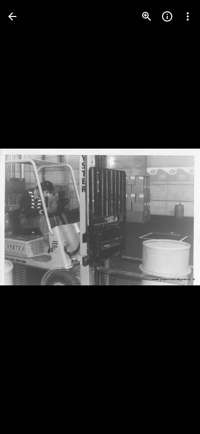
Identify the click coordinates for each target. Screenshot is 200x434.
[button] (171, 217)
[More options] (187, 16)
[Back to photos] (12, 16)
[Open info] (167, 16)
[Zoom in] (146, 16)
